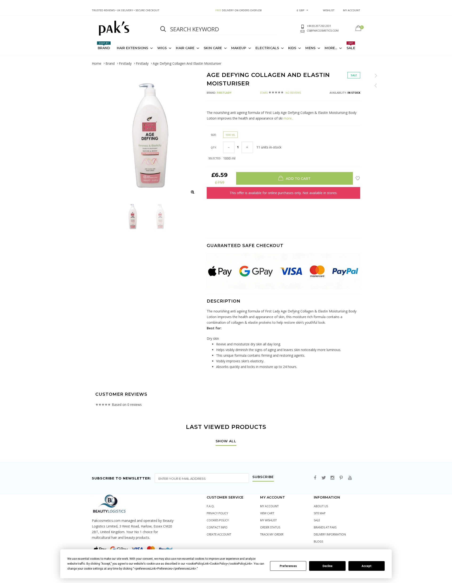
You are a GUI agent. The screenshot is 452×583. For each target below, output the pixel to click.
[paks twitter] (323, 478)
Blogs (318, 541)
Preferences (288, 566)
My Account (269, 506)
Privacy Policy (217, 513)
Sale (351, 46)
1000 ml (230, 134)
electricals (267, 48)
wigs (162, 48)
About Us (321, 506)
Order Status (270, 527)
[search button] (163, 29)
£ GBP (300, 10)
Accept (366, 566)
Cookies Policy (218, 520)
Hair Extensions (132, 48)
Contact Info (217, 527)
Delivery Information (330, 534)
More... (331, 48)
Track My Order (271, 534)
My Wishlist (268, 520)
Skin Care (213, 48)
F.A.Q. (210, 506)
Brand (104, 46)
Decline (327, 566)
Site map (320, 513)
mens (310, 48)
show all (226, 441)
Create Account (219, 534)
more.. (287, 118)
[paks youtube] (349, 478)
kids (292, 48)
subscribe (263, 477)
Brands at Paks (325, 527)
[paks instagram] (332, 478)
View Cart (267, 513)
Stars (280, 92)
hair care (185, 48)
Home (96, 63)
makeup (238, 48)
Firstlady (125, 63)
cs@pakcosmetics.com (323, 30)
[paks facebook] (315, 478)
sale (317, 520)
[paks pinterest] (341, 478)
